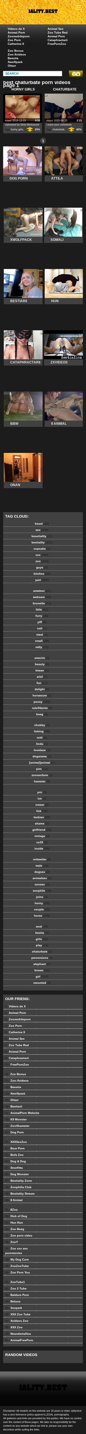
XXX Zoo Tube (17, 1314)
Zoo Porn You (17, 1272)
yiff (42, 622)
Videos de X (16, 28)
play (42, 945)
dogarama (42, 756)
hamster (42, 781)
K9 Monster (16, 1119)
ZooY (11, 1242)
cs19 (42, 842)
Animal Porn (16, 32)
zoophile (42, 890)
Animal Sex (55, 28)
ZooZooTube (17, 1266)
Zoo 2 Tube (16, 1288)
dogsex (42, 871)
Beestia (13, 58)
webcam (42, 597)
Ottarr (12, 65)
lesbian (42, 817)
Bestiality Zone (18, 1180)
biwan (42, 670)
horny (14, 129)
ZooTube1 (15, 1282)
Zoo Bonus (16, 50)
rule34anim (42, 708)
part (42, 580)
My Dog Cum (17, 1259)
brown (42, 970)
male (41, 865)
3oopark (13, 1308)
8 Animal (14, 1200)
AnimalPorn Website (22, 1113)
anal (42, 926)
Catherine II (16, 43)
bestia (42, 932)
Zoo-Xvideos (17, 54)
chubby (42, 725)
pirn (42, 768)
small (42, 640)
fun (42, 683)
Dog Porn (14, 1132)
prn (42, 792)
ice (42, 798)
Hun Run (14, 1222)
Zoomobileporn (19, 36)
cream (42, 804)
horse (42, 915)
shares (42, 823)
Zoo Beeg (14, 1229)
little (42, 609)
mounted (42, 982)
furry (41, 615)
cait (42, 628)
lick (42, 811)
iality (53, 16)
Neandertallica (18, 1333)
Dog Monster (17, 1174)
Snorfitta (14, 1167)
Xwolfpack (15, 62)
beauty (42, 664)
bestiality (42, 542)
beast (42, 523)
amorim (41, 658)
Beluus (12, 1301)
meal (42, 634)
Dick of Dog (16, 1216)
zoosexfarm (42, 775)
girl (42, 976)
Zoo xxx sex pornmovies (16, 1251)
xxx (41, 555)
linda (42, 743)
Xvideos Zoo (16, 1320)
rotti (42, 737)
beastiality (42, 536)
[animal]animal (42, 762)
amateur (42, 590)
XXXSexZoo (16, 1142)
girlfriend (42, 829)
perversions (42, 957)
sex (41, 530)
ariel (42, 676)
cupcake (42, 548)
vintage (42, 836)
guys (42, 567)
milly (41, 647)
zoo (42, 561)
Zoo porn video (18, 1235)
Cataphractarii (58, 40)
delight (42, 689)
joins (42, 897)
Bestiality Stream (19, 1193)
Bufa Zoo (14, 1154)
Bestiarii (13, 1106)
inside (41, 848)
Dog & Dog (15, 1161)
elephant (42, 964)
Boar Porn (15, 1148)
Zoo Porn (14, 40)
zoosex (42, 884)
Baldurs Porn (17, 1295)
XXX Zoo (14, 1327)
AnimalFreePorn (19, 1340)
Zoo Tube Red (58, 32)
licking (42, 731)
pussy (42, 701)
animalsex (42, 878)
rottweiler (42, 859)
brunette (42, 603)
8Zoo (11, 1209)
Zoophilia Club (18, 1187)
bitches (42, 573)
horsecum (42, 695)
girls (20, 129)
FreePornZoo (57, 43)
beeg (42, 714)
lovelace (42, 750)
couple (42, 909)
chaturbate (58, 129)
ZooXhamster (17, 1125)
